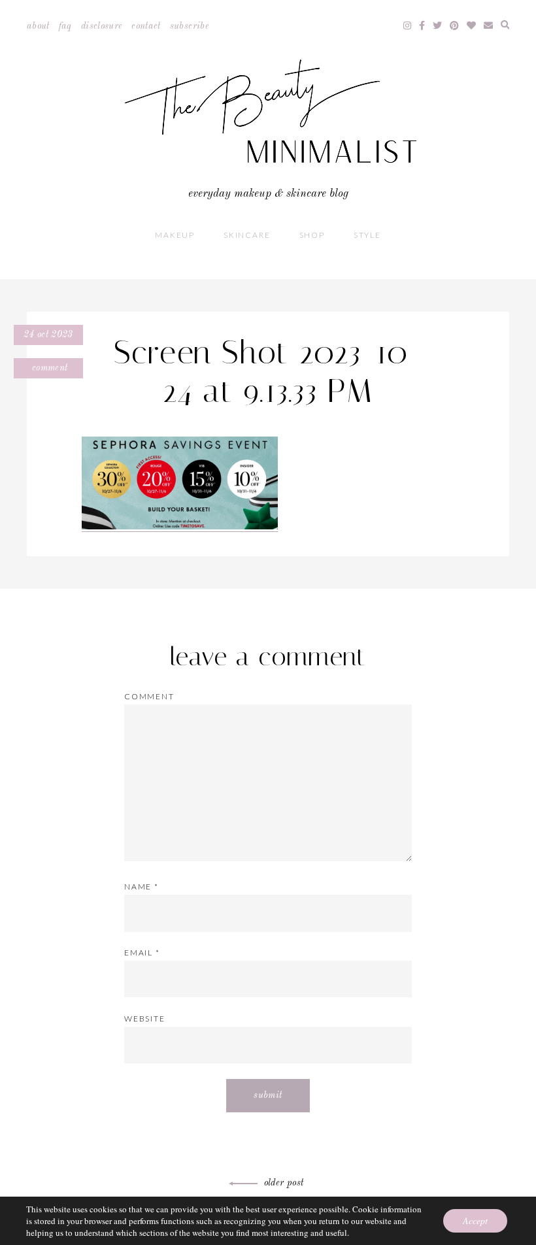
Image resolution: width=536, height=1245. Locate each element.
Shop (312, 235)
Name (141, 886)
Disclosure (102, 26)
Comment (48, 368)
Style (367, 235)
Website (144, 1018)
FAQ (65, 26)
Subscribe (189, 26)
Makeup (175, 235)
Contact (145, 26)
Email (142, 952)
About (38, 26)
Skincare (247, 235)
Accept (475, 1220)
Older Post (284, 1182)
